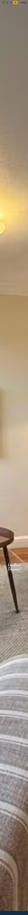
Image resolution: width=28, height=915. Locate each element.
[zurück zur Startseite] (23, 2)
